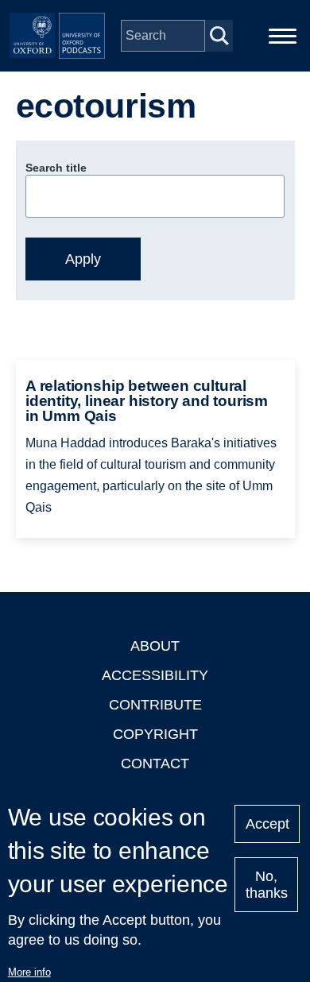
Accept (267, 824)
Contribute (155, 705)
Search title (56, 167)
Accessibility (155, 675)
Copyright (155, 734)
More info (29, 972)
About (155, 646)
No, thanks (267, 884)
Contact (155, 763)
